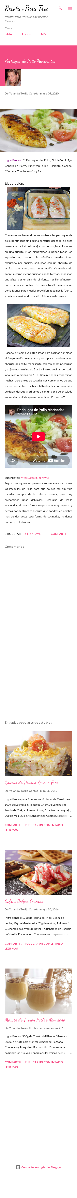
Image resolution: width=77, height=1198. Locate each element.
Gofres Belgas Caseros (24, 901)
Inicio (8, 34)
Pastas (26, 34)
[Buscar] (60, 7)
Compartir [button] (59, 533)
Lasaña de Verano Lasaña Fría (31, 782)
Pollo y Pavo (31, 533)
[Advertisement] (38, 680)
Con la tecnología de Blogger (41, 1167)
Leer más (11, 830)
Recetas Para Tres (27, 8)
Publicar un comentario (44, 825)
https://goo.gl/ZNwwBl (35, 477)
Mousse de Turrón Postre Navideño (35, 1020)
